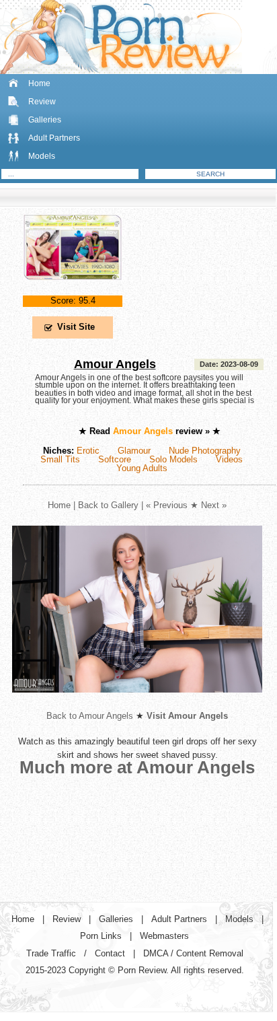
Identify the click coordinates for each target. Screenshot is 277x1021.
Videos (229, 459)
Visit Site (76, 327)
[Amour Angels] (72, 291)
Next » (214, 505)
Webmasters (164, 936)
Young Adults (141, 468)
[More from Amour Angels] (137, 703)
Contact (110, 953)
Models (41, 156)
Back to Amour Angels (89, 716)
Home (39, 83)
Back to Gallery (108, 505)
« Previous (167, 505)
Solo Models (173, 459)
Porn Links (101, 936)
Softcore (114, 459)
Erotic (88, 451)
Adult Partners (54, 138)
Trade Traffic (51, 953)
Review (42, 102)
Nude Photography (205, 451)
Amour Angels (115, 364)
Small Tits (60, 459)
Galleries (44, 120)
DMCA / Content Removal (193, 953)
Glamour (134, 451)
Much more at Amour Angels (137, 767)
